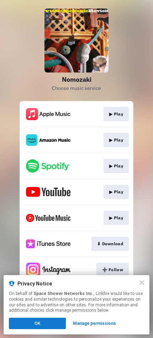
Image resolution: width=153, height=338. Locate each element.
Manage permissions (94, 323)
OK (37, 323)
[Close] (142, 282)
